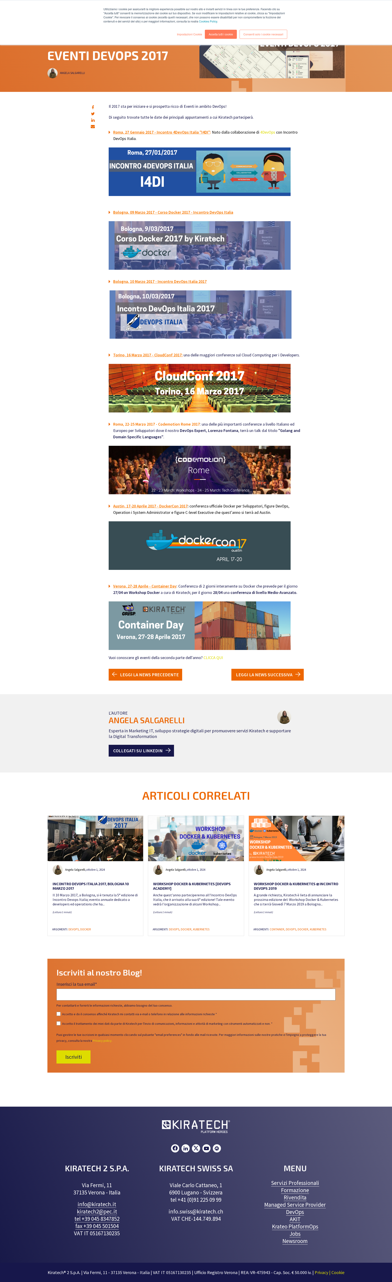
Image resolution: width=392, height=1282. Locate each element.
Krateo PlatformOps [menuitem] (295, 1226)
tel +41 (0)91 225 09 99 (195, 1199)
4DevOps (267, 132)
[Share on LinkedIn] (93, 120)
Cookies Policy (208, 21)
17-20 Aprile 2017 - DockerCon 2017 (157, 506)
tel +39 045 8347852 (97, 1218)
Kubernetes (201, 929)
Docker (85, 929)
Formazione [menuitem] (295, 1190)
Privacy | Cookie (329, 1272)
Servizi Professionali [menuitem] (295, 1182)
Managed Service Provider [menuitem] (295, 1204)
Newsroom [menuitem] (295, 1241)
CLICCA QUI (213, 657)
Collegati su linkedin (138, 750)
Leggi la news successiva (264, 674)
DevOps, (74, 929)
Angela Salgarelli (73, 73)
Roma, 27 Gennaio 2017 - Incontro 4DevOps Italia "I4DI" (161, 132)
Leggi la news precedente (149, 674)
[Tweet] (93, 113)
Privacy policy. (102, 1041)
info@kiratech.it (97, 1204)
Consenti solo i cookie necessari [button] (263, 34)
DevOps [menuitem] (295, 1212)
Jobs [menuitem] (295, 1233)
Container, (278, 929)
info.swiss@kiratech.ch (196, 1211)
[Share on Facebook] (93, 107)
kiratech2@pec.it (97, 1211)
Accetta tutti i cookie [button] (221, 34)
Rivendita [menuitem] (295, 1197)
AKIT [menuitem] (295, 1219)
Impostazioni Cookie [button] (189, 34)
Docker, (187, 929)
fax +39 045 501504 (97, 1226)
